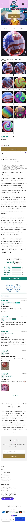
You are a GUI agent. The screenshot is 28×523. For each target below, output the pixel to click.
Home (5, 28)
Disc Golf (22, 165)
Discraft (5, 167)
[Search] (26, 4)
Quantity (4, 139)
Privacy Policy (5, 477)
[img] (4, 300)
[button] (4, 136)
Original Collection (15, 425)
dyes (20, 167)
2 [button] (13, 395)
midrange (5, 169)
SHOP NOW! (14, 16)
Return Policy (5, 475)
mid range (5, 168)
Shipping (3, 159)
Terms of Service (5, 480)
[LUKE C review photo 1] (5, 366)
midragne (24, 168)
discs (9, 167)
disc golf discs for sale (16, 166)
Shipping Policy (5, 472)
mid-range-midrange (14, 168)
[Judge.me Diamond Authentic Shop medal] (9, 287)
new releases (14, 427)
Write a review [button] (14, 278)
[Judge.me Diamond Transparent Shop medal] (17, 287)
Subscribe (14, 456)
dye (13, 167)
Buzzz (17, 165)
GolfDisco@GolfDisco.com (8, 488)
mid (23, 167)
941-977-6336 (4, 490)
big (2, 165)
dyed (16, 167)
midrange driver (13, 169)
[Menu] (2, 4)
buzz (13, 165)
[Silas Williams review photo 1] (5, 387)
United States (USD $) (13, 506)
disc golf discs (6, 166)
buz (9, 165)
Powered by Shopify (14, 519)
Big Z (6, 165)
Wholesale (4, 469)
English (13, 509)
